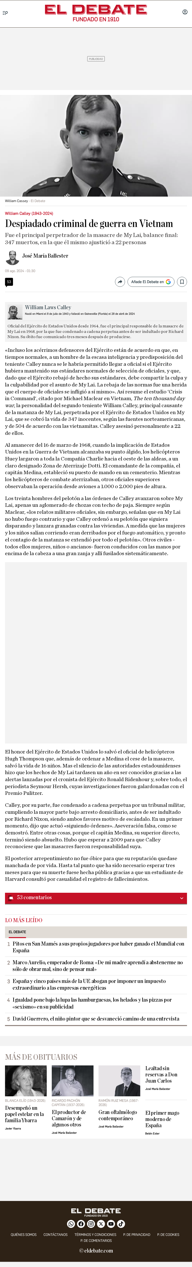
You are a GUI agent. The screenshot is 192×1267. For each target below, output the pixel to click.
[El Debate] (96, 9)
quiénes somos (23, 1235)
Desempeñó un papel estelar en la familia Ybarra (24, 1114)
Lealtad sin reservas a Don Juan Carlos (161, 1075)
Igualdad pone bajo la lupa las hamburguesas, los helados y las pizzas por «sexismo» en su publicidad (92, 1003)
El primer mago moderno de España (162, 1119)
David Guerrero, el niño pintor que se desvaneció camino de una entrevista (95, 1019)
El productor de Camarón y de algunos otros (69, 1119)
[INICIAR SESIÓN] (185, 12)
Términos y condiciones (95, 1235)
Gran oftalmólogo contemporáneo (117, 1115)
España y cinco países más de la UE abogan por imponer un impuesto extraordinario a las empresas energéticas (89, 984)
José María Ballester (45, 256)
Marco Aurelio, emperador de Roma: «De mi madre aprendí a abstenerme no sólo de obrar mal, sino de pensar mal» (97, 966)
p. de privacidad (136, 1235)
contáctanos (56, 1235)
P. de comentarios (96, 1241)
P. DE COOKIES (168, 1235)
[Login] (185, 12)
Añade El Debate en (147, 282)
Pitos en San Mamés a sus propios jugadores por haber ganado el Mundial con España (98, 947)
